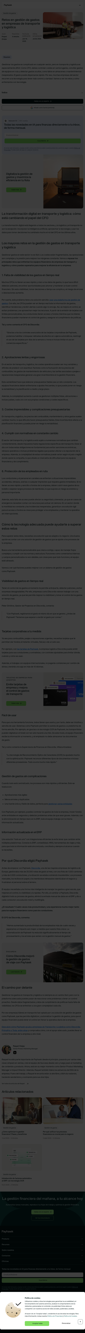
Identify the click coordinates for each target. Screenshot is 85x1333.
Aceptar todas (37, 1323)
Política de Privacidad (54, 1316)
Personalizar (66, 1323)
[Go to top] (80, 1321)
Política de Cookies (70, 1316)
